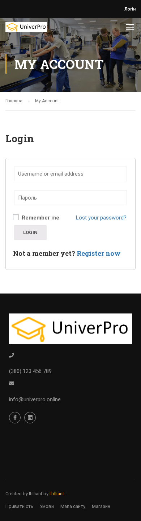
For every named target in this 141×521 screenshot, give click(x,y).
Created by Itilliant (23, 493)
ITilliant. (57, 493)
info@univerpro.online (35, 399)
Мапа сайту (72, 506)
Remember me (39, 217)
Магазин (101, 506)
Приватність (19, 506)
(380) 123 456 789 (30, 371)
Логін (130, 9)
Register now (99, 253)
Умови (47, 506)
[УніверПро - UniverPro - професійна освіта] (26, 29)
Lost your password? (101, 217)
